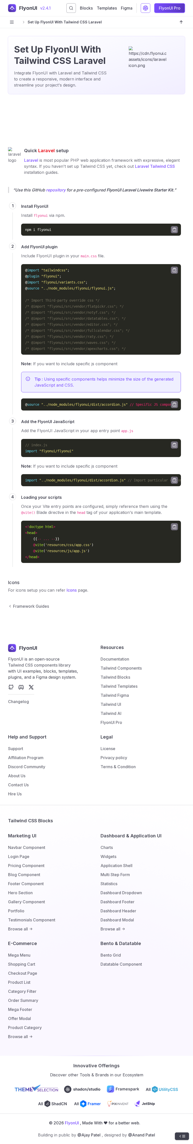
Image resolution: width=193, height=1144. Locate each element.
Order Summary (23, 1000)
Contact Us (18, 784)
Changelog (18, 701)
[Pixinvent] (118, 1103)
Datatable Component (121, 964)
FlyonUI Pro (111, 722)
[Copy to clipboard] (174, 229)
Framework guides (31, 606)
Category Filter (22, 991)
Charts (107, 847)
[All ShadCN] (52, 1103)
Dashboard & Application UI (131, 835)
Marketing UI (22, 835)
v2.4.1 (45, 8)
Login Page (18, 856)
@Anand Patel (141, 1134)
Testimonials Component (31, 919)
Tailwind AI (111, 713)
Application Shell (116, 865)
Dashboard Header (118, 910)
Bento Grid (111, 955)
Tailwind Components (121, 668)
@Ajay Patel (89, 1134)
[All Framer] (87, 1104)
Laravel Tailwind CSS (155, 166)
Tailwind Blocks (115, 677)
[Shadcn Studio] (82, 1089)
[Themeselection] (36, 1089)
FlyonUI (72, 1122)
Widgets (108, 856)
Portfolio (16, 910)
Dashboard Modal (117, 919)
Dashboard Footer (117, 901)
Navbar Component (26, 847)
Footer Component (26, 883)
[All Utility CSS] (162, 1089)
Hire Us (15, 793)
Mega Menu (19, 955)
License (108, 748)
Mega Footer (20, 1009)
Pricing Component (26, 865)
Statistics (109, 883)
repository (56, 189)
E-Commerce (22, 943)
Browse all (18, 928)
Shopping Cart (21, 964)
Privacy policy (114, 757)
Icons (72, 590)
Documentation (115, 659)
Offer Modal (19, 1018)
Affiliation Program (25, 757)
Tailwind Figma (115, 695)
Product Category (25, 1027)
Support (15, 748)
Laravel (31, 160)
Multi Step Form (115, 874)
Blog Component (24, 874)
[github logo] (11, 687)
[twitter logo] (31, 687)
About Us (16, 775)
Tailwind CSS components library (39, 665)
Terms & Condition (118, 766)
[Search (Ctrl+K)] (71, 8)
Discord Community (26, 766)
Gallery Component (26, 901)
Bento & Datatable (121, 943)
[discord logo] (21, 687)
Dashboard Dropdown (121, 892)
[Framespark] (123, 1089)
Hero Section (20, 892)
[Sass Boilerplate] (145, 1103)
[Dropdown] (145, 8)
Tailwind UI (111, 704)
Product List (19, 982)
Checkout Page (22, 973)
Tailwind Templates (119, 686)
